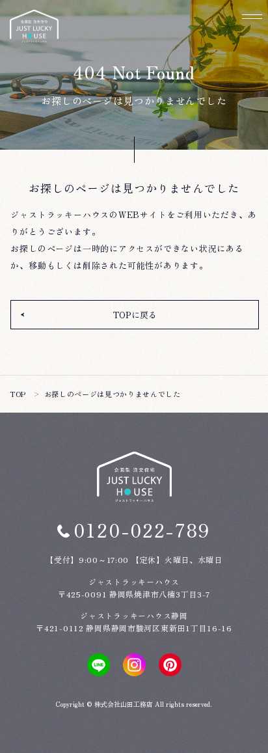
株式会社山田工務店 (123, 704)
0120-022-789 (142, 530)
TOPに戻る (135, 314)
